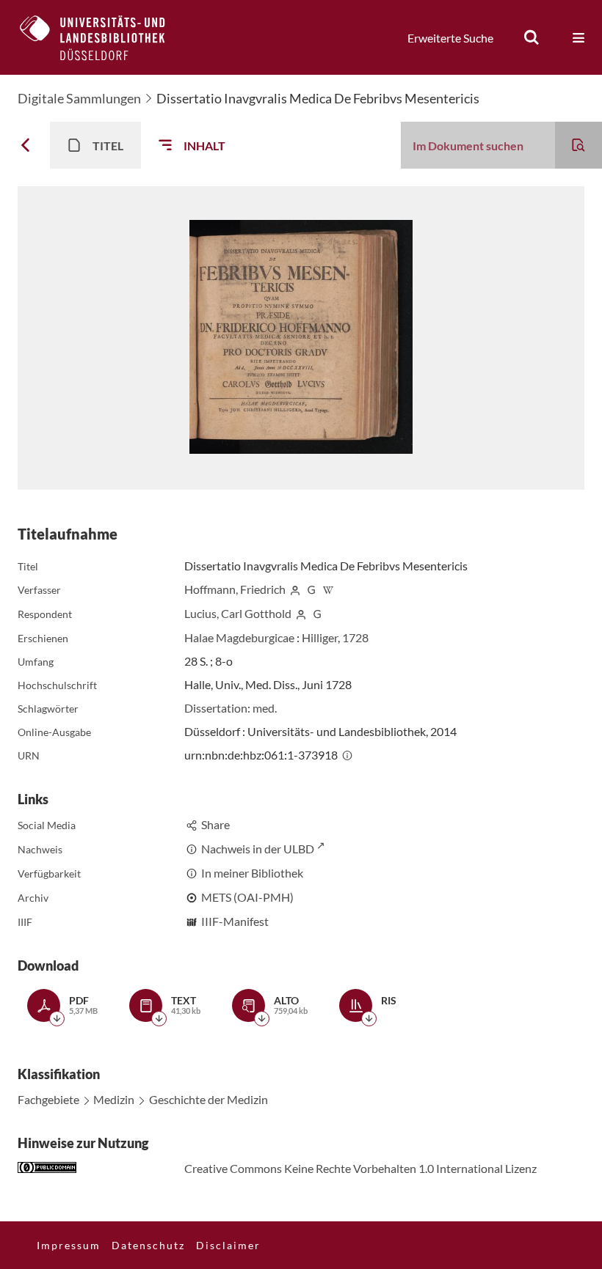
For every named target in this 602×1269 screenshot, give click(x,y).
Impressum (69, 1245)
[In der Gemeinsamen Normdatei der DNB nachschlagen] (312, 589)
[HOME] (103, 37)
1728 (355, 637)
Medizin (113, 1099)
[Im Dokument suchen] (578, 145)
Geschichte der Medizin (208, 1099)
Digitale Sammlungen (79, 98)
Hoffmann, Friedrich (235, 589)
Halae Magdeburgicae (239, 637)
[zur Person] (295, 589)
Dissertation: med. (230, 708)
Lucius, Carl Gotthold (237, 613)
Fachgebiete (48, 1099)
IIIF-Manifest (235, 921)
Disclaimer (228, 1245)
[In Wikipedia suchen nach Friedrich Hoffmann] (328, 589)
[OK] (531, 37)
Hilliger (320, 637)
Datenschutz (148, 1245)
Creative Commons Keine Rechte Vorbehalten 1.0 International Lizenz (360, 1168)
